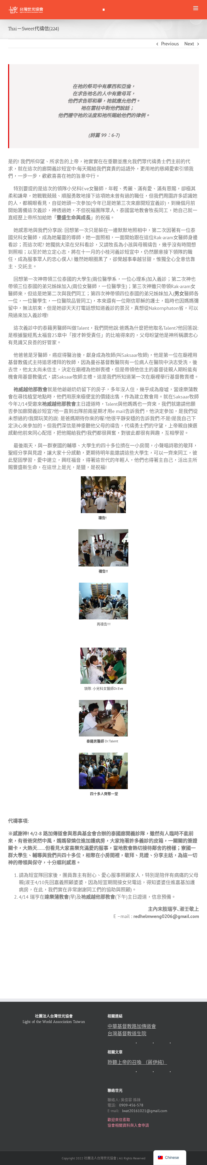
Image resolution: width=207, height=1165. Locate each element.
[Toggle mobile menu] (196, 8)
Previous (170, 44)
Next (189, 44)
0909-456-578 (131, 1105)
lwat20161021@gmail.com (144, 1110)
